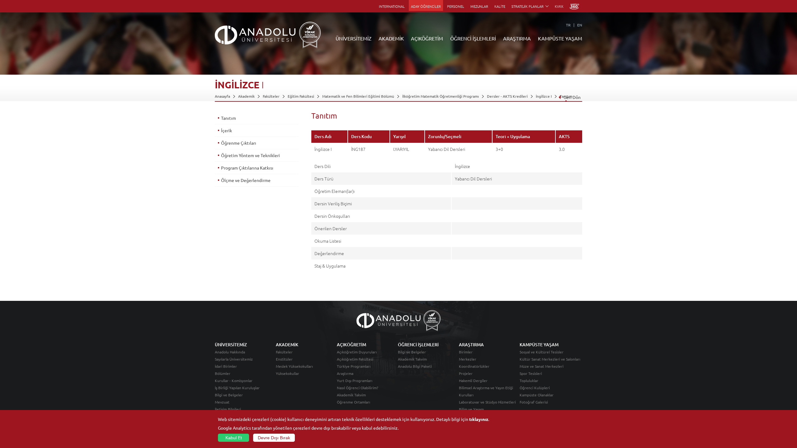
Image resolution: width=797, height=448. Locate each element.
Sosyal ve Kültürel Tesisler (542, 351)
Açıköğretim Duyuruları (357, 351)
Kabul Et (233, 437)
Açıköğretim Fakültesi (355, 359)
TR (568, 24)
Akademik (246, 96)
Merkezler (467, 359)
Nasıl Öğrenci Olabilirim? (357, 387)
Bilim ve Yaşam (471, 409)
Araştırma (345, 373)
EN (579, 24)
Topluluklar (529, 380)
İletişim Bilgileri (228, 409)
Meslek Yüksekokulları (294, 366)
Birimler (466, 351)
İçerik (226, 130)
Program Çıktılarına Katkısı (247, 167)
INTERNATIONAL (392, 6)
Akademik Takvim (351, 394)
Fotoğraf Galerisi (534, 401)
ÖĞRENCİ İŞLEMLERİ (473, 38)
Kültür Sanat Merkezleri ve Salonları (550, 359)
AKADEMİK (391, 38)
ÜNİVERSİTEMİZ (353, 38)
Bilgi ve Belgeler (229, 394)
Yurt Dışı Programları (354, 380)
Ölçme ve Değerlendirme (246, 180)
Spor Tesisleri (531, 373)
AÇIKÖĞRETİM (427, 38)
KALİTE (499, 6)
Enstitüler (284, 359)
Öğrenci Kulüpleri (535, 387)
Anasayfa (222, 96)
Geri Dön (572, 97)
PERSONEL (455, 6)
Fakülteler (271, 96)
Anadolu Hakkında (230, 351)
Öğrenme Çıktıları (238, 143)
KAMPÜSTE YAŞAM (560, 38)
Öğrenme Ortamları (353, 401)
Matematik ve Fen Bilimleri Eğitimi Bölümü (358, 96)
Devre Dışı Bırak (274, 437)
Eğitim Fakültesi (301, 96)
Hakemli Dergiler (473, 380)
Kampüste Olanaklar (537, 394)
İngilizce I (544, 96)
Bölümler (222, 373)
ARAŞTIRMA (517, 38)
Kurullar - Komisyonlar (233, 380)
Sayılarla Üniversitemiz (234, 359)
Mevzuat (222, 401)
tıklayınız (478, 419)
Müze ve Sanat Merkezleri (542, 366)
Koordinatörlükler (474, 366)
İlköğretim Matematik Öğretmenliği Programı (440, 96)
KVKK (559, 6)
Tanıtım (228, 118)
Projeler (466, 373)
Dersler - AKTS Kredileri (507, 96)
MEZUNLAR (479, 6)
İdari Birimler (226, 366)
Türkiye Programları (353, 366)
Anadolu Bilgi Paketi (415, 366)
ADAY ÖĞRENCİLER (426, 6)
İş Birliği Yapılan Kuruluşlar (237, 387)
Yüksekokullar (287, 373)
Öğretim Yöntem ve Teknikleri (250, 155)
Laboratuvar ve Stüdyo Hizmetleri (487, 401)
